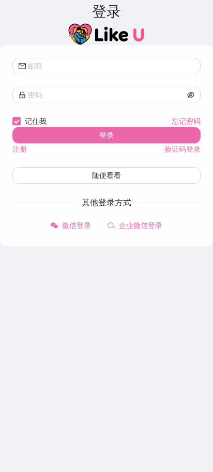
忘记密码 (186, 121)
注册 (19, 148)
